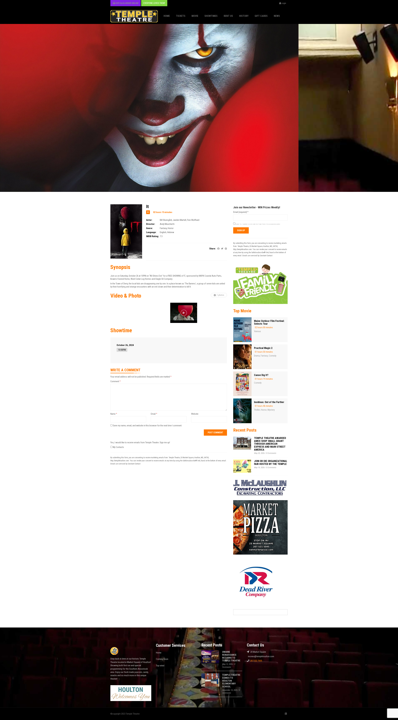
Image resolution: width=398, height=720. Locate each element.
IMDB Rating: (152, 236)
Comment (115, 381)
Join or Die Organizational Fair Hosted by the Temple (270, 462)
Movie (195, 15)
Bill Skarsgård (166, 220)
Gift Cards (261, 15)
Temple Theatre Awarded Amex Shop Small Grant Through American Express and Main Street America (270, 443)
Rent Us (228, 15)
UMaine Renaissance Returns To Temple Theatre (231, 656)
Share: (212, 248)
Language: (151, 232)
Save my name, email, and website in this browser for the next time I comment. (147, 425)
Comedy (272, 355)
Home (167, 15)
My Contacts (118, 447)
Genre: (149, 228)
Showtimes (211, 15)
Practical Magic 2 (263, 348)
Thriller (257, 409)
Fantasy (163, 228)
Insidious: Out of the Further (269, 402)
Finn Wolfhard (193, 220)
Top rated (160, 665)
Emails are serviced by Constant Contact (125, 464)
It (147, 206)
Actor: (149, 220)
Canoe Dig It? (261, 375)
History (243, 15)
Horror (171, 228)
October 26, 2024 (125, 345)
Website (194, 414)
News (277, 15)
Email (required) (240, 212)
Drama (257, 355)
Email (154, 414)
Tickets (180, 15)
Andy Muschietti (167, 224)
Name (113, 414)
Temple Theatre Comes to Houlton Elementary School (231, 681)
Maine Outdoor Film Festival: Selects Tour (269, 322)
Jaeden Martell (179, 220)
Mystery (271, 409)
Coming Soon (162, 659)
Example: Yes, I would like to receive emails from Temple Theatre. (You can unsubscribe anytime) (257, 224)
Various (257, 331)
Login (284, 3)
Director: (150, 224)
